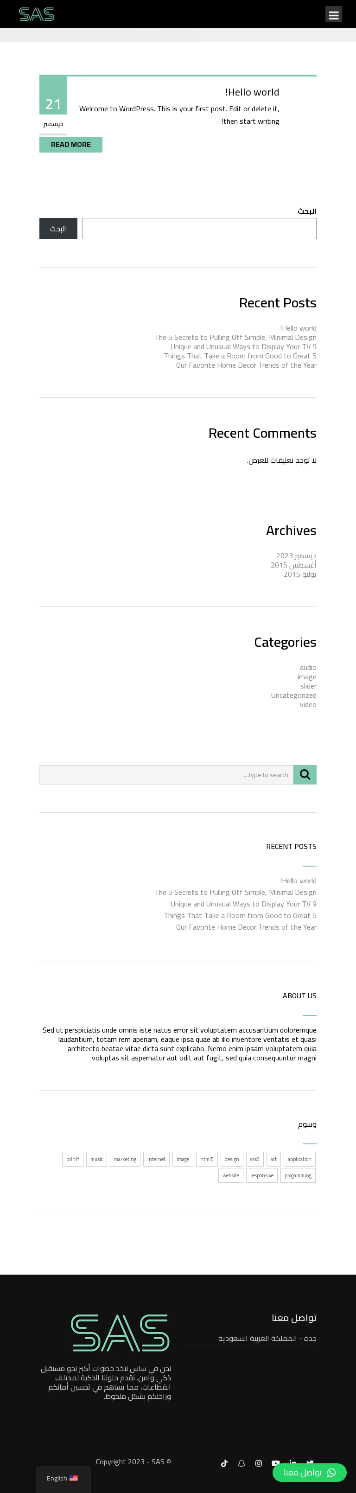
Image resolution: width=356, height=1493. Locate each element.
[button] (310, 1472)
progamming (298, 1175)
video (308, 704)
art (274, 1159)
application (300, 1159)
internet (156, 1159)
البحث (307, 211)
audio (308, 667)
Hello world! (252, 92)
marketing (125, 1159)
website (230, 1175)
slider (308, 686)
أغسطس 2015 (294, 565)
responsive (261, 1175)
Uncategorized (294, 695)
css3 (255, 1159)
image (307, 676)
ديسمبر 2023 (296, 555)
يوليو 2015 (300, 574)
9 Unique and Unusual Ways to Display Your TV (244, 346)
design (232, 1159)
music (96, 1159)
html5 (207, 1159)
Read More (71, 144)
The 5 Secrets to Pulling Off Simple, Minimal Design (235, 337)
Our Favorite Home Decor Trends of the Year (246, 365)
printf (72, 1159)
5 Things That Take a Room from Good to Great (240, 356)
